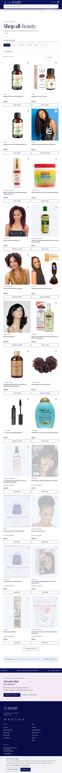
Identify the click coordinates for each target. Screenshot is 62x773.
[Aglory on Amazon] (19, 719)
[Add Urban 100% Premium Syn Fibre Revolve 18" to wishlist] (56, 111)
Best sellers (6, 737)
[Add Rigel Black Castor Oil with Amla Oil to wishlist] (28, 63)
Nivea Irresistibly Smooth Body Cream (14, 531)
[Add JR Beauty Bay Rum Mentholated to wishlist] (28, 548)
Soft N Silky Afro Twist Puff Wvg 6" (40, 384)
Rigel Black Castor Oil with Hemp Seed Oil (15, 144)
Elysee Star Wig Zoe (9, 336)
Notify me (17, 491)
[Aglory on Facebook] (12, 719)
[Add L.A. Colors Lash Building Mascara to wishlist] (28, 399)
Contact (34, 727)
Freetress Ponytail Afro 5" (38, 531)
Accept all (25, 769)
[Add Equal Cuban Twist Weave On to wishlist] (28, 207)
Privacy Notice (25, 765)
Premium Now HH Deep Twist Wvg (13, 288)
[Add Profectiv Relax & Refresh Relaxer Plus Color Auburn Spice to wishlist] (56, 548)
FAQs (33, 740)
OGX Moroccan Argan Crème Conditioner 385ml (44, 432)
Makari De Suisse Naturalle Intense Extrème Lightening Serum (15, 193)
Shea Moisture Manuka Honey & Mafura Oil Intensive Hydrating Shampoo (15, 385)
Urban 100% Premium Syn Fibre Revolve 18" (43, 144)
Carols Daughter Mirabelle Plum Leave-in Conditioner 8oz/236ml (15, 481)
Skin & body (30, 45)
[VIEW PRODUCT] (17, 77)
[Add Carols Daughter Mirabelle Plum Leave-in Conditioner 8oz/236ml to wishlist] (28, 447)
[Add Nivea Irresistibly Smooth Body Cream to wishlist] (28, 497)
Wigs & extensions (21, 45)
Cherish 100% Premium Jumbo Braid (41, 288)
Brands (33, 737)
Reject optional (13, 769)
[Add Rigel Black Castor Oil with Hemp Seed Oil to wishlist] (28, 111)
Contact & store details (29, 694)
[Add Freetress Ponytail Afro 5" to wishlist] (56, 497)
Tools (41, 45)
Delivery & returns (36, 730)
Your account (35, 735)
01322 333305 (7, 753)
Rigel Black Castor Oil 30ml (39, 96)
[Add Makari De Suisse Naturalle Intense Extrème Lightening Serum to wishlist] (28, 159)
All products (7, 45)
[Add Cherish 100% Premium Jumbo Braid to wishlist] (56, 255)
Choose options (45, 153)
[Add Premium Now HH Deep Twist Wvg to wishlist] (28, 255)
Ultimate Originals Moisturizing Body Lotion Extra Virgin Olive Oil (44, 241)
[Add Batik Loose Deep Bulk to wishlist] (28, 598)
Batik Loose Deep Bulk (10, 631)
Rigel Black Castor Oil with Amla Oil (13, 96)
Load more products (31, 648)
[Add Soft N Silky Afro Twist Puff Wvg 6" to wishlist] (56, 351)
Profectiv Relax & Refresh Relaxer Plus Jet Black (44, 480)
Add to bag (17, 105)
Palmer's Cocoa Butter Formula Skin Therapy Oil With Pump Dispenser (44, 337)
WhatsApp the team (49, 659)
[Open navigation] (5, 2)
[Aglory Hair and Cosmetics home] (14, 2)
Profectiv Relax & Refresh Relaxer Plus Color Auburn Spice (43, 582)
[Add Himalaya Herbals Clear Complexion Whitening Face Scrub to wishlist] (56, 598)
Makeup (36, 45)
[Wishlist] (54, 2)
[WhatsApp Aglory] (23, 719)
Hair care (13, 45)
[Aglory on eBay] (15, 719)
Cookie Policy (15, 765)
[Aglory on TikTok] (8, 719)
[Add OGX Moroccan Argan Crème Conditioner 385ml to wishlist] (56, 399)
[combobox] (31, 6)
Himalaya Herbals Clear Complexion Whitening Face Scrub (44, 632)
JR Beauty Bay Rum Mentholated (12, 581)
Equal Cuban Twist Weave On (12, 240)
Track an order (35, 732)
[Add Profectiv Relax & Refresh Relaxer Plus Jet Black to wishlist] (56, 447)
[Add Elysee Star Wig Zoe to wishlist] (28, 303)
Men (46, 45)
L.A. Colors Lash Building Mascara (13, 432)
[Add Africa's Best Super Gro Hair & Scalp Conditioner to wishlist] (56, 159)
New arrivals (7, 735)
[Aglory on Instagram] (5, 719)
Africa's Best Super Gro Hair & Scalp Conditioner (44, 192)
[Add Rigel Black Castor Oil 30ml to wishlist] (56, 63)
